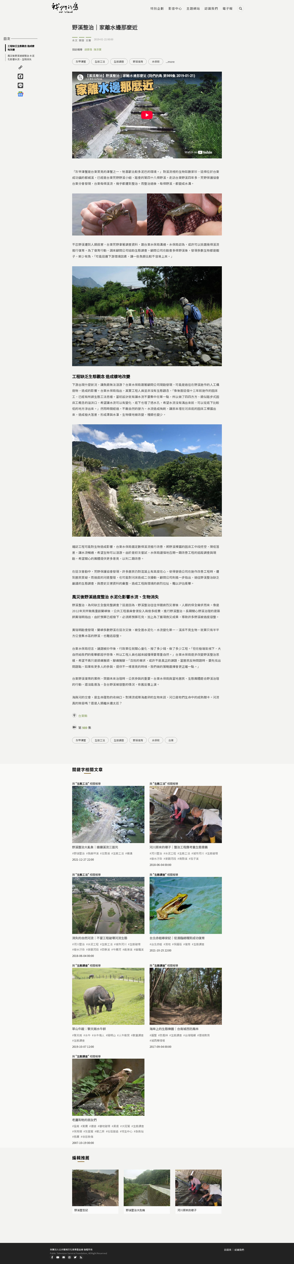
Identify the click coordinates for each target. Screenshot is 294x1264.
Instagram (69, 1257)
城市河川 (198, 853)
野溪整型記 (81, 1210)
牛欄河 (117, 949)
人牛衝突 (124, 1035)
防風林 (164, 1035)
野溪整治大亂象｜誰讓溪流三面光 (95, 847)
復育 (187, 944)
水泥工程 (170, 853)
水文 (75, 40)
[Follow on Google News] (20, 94)
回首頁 (227, 1249)
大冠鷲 (126, 1126)
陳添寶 (97, 49)
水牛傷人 (99, 1035)
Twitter (75, 1257)
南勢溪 (183, 859)
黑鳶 (116, 1126)
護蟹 (154, 1035)
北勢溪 (106, 853)
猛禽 (76, 1126)
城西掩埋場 (158, 1040)
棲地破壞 (104, 1126)
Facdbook (52, 1257)
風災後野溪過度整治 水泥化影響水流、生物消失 (21, 57)
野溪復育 (138, 61)
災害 (88, 40)
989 (84, 727)
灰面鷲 (89, 1131)
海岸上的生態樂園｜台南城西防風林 (174, 1028)
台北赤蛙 (156, 944)
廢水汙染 (156, 859)
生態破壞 (212, 853)
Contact (64, 1257)
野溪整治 (79, 853)
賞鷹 (85, 1126)
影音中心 (175, 9)
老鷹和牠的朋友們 (84, 1120)
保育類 (78, 1131)
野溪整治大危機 (135, 1210)
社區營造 (113, 1131)
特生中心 (126, 1131)
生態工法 (100, 61)
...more (170, 62)
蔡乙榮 (100, 1131)
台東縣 (82, 715)
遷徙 (93, 1126)
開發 (81, 40)
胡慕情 (88, 49)
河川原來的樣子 (187, 1210)
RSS (81, 1257)
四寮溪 (106, 949)
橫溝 (129, 853)
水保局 (156, 61)
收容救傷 (87, 1137)
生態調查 (119, 61)
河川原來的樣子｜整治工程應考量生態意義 (179, 847)
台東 (171, 740)
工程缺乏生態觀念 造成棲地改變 (21, 47)
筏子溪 (194, 859)
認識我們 (211, 9)
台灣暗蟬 (190, 1035)
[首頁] (65, 7)
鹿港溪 (128, 949)
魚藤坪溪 (93, 853)
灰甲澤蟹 (81, 61)
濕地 (168, 944)
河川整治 (156, 853)
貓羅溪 (139, 949)
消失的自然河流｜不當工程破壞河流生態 (99, 938)
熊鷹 (76, 1137)
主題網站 (193, 9)
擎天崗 (78, 1035)
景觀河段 (170, 859)
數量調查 (138, 1035)
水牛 (88, 1035)
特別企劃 (157, 9)
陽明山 (112, 1035)
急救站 (139, 1131)
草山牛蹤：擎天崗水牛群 (89, 1028)
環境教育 (204, 1035)
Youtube (58, 1257)
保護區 (178, 944)
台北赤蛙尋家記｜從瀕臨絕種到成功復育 (177, 938)
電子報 (228, 9)
